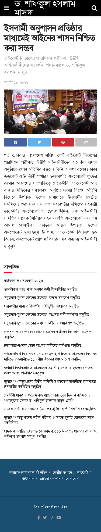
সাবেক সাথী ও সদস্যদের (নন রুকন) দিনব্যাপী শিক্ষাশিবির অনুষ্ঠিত (50, 408)
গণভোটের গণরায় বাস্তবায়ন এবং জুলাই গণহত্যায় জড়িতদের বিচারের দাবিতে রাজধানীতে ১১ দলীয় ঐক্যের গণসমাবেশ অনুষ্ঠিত (50, 356)
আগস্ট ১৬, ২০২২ (16, 82)
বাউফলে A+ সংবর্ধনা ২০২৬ (23, 280)
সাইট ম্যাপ (27, 478)
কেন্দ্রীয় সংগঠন (62, 472)
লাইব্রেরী (82, 472)
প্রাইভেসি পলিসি (50, 478)
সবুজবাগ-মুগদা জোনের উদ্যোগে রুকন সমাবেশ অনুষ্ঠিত (42, 297)
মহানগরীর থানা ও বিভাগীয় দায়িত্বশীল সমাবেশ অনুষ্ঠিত (41, 306)
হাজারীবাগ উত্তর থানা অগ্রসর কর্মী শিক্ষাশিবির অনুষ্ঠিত (40, 289)
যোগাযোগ (72, 478)
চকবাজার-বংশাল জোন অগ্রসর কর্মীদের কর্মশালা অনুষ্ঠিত (42, 345)
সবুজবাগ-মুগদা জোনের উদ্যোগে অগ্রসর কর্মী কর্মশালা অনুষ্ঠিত (46, 314)
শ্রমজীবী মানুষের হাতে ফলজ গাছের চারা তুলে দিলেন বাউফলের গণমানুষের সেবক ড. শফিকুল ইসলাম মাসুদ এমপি (47, 398)
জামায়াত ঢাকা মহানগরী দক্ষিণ (28, 472)
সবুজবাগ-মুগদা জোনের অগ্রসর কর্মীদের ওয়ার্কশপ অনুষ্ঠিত (44, 323)
